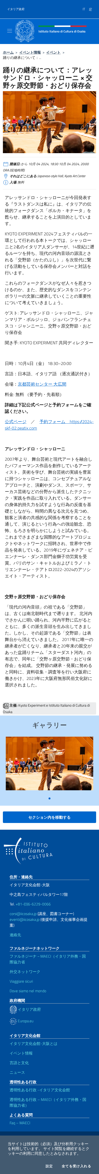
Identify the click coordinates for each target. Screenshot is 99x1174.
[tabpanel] (49, 765)
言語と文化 (19, 1063)
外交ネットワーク (25, 971)
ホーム (8, 52)
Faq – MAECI (20, 1123)
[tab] (49, 798)
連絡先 (15, 935)
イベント (53, 52)
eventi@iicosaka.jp (24, 919)
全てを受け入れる (76, 1166)
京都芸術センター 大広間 (42, 384)
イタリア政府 (16, 9)
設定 (49, 1166)
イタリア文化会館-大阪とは (33, 1043)
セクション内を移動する (49, 817)
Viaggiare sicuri (21, 981)
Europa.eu (25, 1021)
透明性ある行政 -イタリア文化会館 (40, 1090)
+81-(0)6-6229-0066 (34, 904)
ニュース (17, 1072)
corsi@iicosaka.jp (23, 914)
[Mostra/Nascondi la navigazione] (9, 31)
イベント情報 (30, 52)
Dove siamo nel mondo (28, 991)
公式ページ (15, 421)
